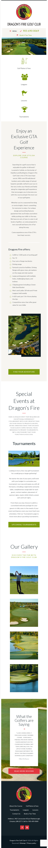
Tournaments (24, 117)
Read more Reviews (24, 771)
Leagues (24, 84)
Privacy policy (31, 843)
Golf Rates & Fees (24, 68)
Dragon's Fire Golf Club (18, 840)
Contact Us (16, 814)
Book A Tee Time (26, 35)
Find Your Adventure (24, 372)
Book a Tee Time (30, 814)
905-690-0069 (31, 30)
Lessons (24, 101)
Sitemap (23, 843)
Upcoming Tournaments (24, 525)
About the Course (15, 806)
